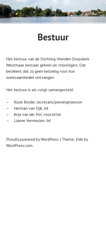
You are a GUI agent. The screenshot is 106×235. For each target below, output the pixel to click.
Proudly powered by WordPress (32, 139)
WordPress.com (19, 145)
